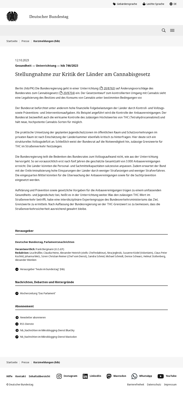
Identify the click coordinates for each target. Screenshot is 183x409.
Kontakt (20, 376)
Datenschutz (154, 384)
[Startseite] (37, 16)
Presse (25, 41)
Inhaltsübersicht (39, 376)
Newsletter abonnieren (33, 317)
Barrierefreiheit (135, 384)
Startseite (12, 41)
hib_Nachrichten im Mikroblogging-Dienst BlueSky (47, 330)
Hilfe (9, 376)
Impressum (170, 384)
